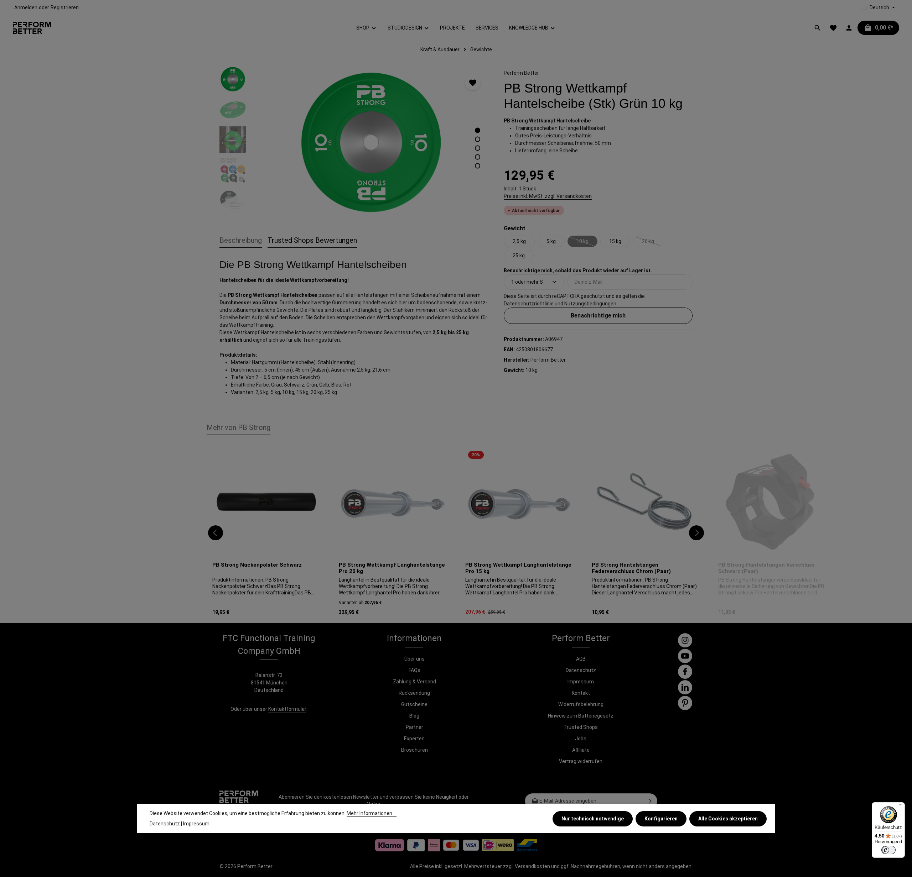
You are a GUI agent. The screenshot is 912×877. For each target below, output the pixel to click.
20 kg (652, 242)
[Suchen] (817, 28)
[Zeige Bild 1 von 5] (477, 130)
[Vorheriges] (215, 532)
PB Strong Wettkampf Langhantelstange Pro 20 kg (392, 568)
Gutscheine (414, 704)
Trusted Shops (581, 727)
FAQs (414, 670)
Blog (414, 716)
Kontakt (581, 693)
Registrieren (65, 7)
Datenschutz (581, 670)
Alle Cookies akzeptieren (728, 818)
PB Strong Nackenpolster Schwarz (257, 565)
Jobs (580, 738)
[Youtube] (685, 656)
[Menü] (900, 806)
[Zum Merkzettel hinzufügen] (473, 82)
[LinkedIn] (685, 687)
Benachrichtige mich (598, 315)
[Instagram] (685, 640)
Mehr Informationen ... (372, 813)
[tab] (240, 240)
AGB (581, 659)
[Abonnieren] (650, 801)
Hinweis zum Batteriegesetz (580, 716)
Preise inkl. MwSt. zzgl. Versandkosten (548, 196)
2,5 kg (519, 241)
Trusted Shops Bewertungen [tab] (312, 240)
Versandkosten (532, 866)
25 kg (519, 255)
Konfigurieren (661, 818)
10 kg (586, 242)
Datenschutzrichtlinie (529, 303)
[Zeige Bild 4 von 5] (477, 157)
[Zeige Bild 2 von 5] (477, 139)
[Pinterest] (685, 703)
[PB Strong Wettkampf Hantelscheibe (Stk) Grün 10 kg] (371, 142)
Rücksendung (414, 693)
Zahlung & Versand (414, 681)
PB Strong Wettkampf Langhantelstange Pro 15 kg (518, 568)
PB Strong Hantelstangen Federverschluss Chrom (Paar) (631, 568)
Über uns (414, 659)
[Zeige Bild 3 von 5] (477, 148)
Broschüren (414, 750)
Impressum (581, 681)
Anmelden (25, 7)
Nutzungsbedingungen (590, 303)
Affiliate (581, 750)
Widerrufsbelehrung (580, 704)
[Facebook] (685, 672)
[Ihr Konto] (849, 28)
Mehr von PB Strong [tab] (238, 427)
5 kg (551, 241)
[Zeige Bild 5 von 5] (477, 166)
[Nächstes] (696, 532)
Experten (414, 738)
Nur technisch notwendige (592, 818)
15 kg (615, 241)
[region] (354, 142)
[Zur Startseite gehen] (32, 28)
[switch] (888, 850)
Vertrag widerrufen (580, 761)
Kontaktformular (287, 709)
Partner (414, 727)
